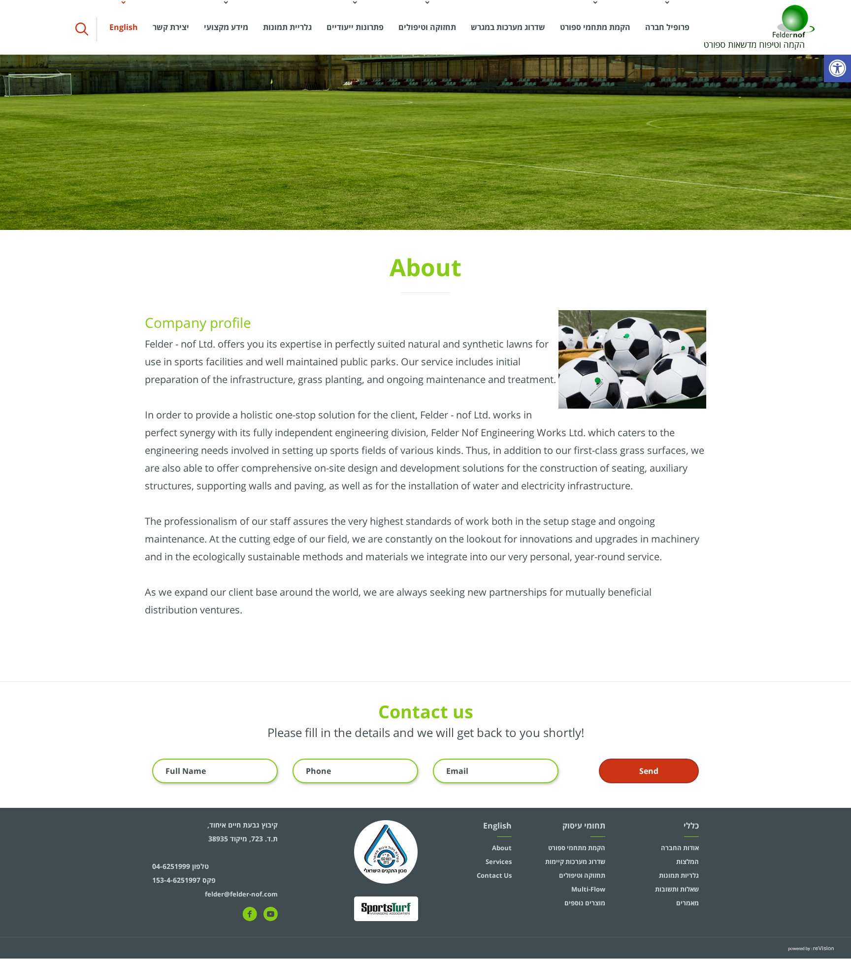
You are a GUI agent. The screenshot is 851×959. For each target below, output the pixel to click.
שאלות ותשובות (677, 889)
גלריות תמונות (679, 875)
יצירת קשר (171, 27)
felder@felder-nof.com (241, 894)
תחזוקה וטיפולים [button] (427, 27)
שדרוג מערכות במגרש (508, 27)
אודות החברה (680, 847)
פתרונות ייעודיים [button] (355, 27)
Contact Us (494, 875)
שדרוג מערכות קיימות (575, 861)
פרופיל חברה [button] (667, 27)
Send (648, 771)
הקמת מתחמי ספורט (576, 847)
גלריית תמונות (287, 27)
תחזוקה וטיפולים (582, 875)
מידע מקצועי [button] (226, 27)
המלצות (687, 861)
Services (499, 861)
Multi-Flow (588, 889)
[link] (837, 68)
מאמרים (687, 902)
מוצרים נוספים (584, 902)
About (502, 847)
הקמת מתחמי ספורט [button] (595, 27)
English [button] (123, 27)
